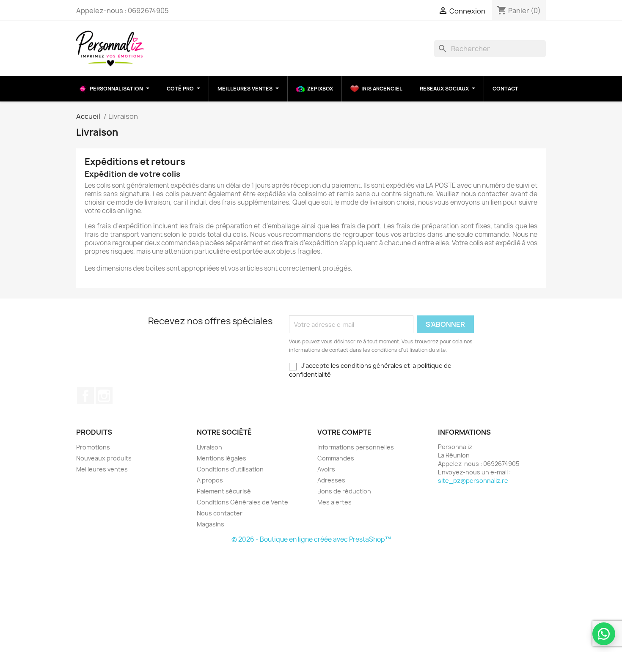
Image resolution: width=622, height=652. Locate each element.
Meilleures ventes (102, 469)
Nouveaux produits (104, 458)
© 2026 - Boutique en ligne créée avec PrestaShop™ (311, 539)
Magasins (210, 524)
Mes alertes (334, 502)
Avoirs (326, 469)
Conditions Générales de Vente (242, 502)
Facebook (85, 395)
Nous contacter (219, 513)
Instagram (104, 395)
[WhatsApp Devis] (603, 633)
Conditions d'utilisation (230, 469)
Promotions (93, 447)
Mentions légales (221, 458)
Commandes (335, 458)
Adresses (331, 480)
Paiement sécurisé (224, 491)
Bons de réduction (344, 491)
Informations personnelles (355, 447)
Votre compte (344, 432)
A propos (210, 480)
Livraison (209, 447)
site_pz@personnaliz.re (473, 481)
